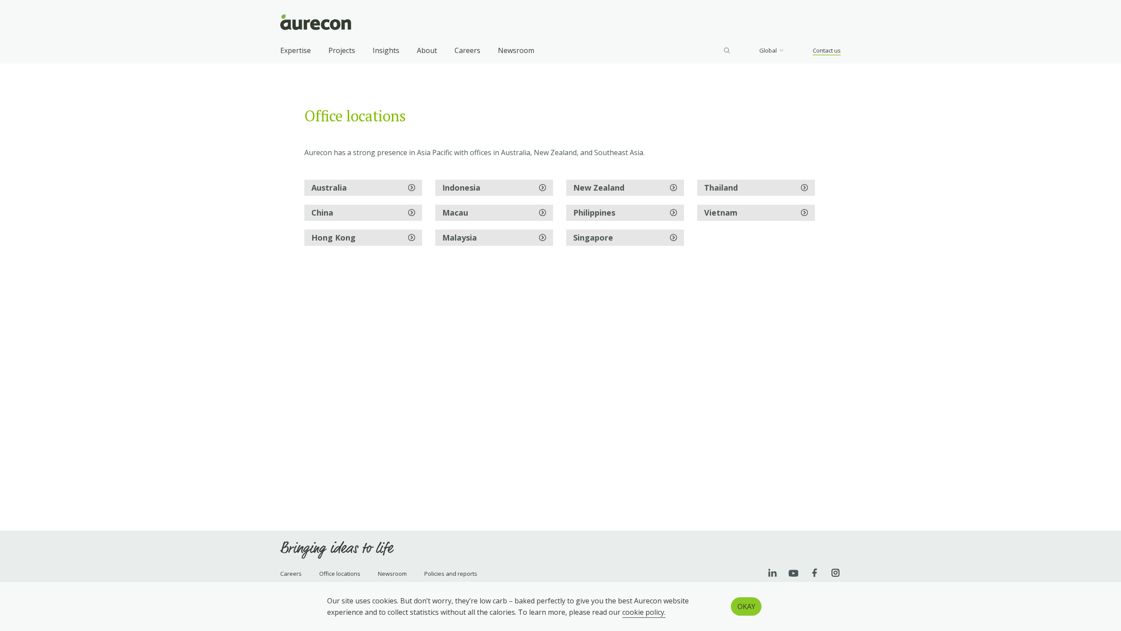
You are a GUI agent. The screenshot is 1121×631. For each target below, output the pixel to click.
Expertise (295, 50)
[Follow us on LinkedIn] (772, 572)
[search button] (727, 50)
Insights (386, 50)
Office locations (339, 574)
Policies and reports (450, 574)
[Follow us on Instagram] (835, 572)
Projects (341, 50)
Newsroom (516, 50)
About (427, 50)
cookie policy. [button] (644, 612)
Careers (467, 50)
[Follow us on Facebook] (814, 572)
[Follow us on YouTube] (793, 572)
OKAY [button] (746, 606)
